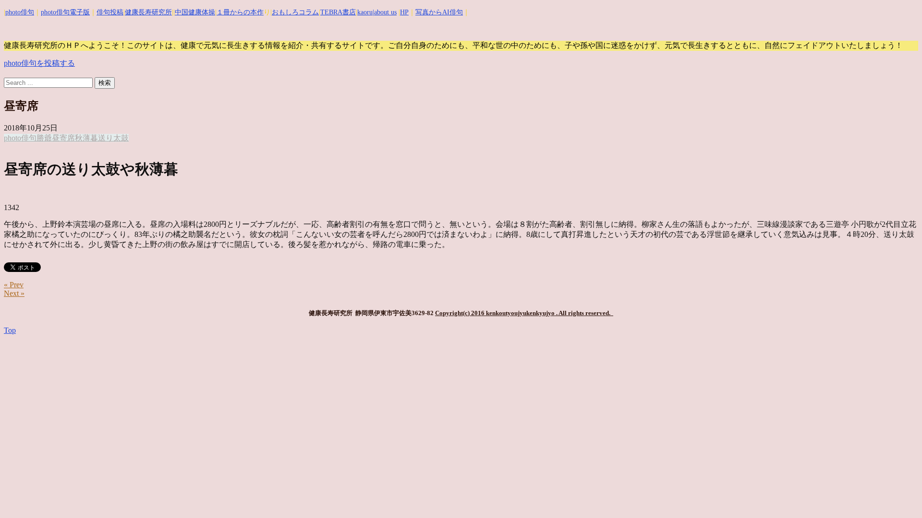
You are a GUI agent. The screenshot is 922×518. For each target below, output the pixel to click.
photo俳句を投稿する (39, 63)
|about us (385, 12)
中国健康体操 (195, 12)
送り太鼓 (113, 138)
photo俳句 (19, 12)
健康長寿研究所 (148, 12)
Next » (14, 293)
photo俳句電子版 (65, 12)
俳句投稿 (110, 12)
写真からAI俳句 (439, 12)
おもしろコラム (295, 12)
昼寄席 (63, 138)
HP (404, 12)
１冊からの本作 (240, 12)
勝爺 (44, 138)
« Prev (14, 285)
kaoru (365, 12)
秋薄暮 (86, 138)
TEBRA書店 (338, 12)
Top (10, 330)
